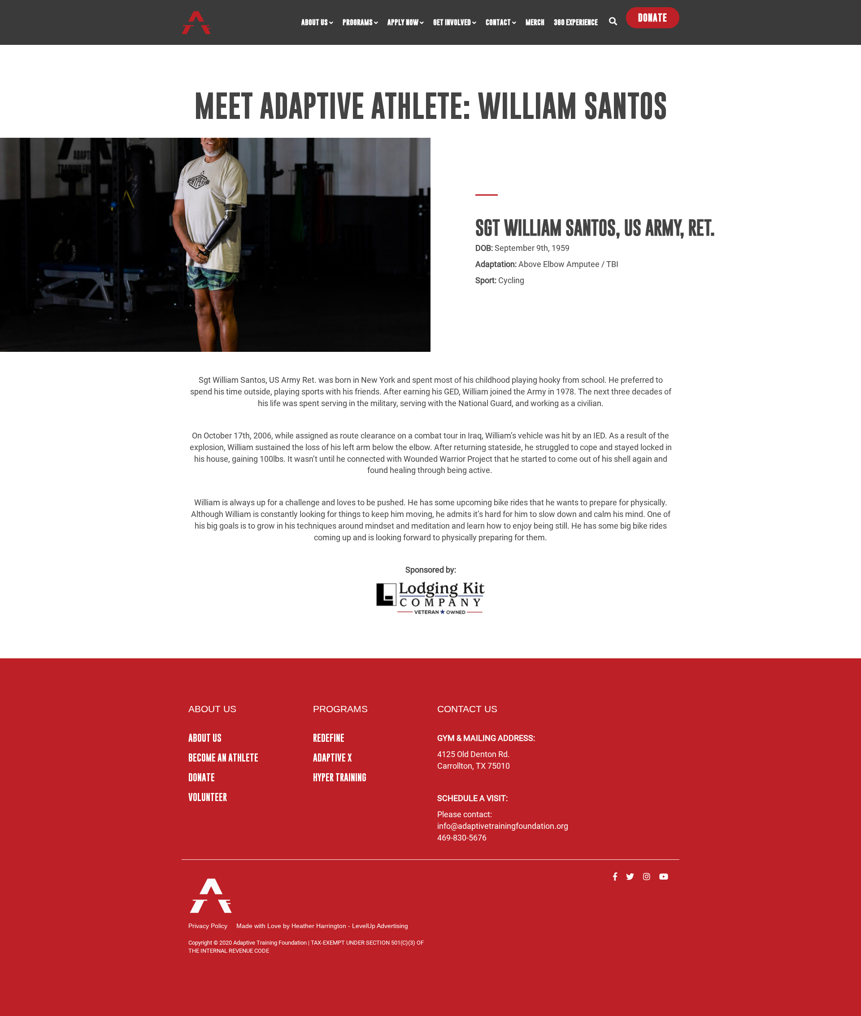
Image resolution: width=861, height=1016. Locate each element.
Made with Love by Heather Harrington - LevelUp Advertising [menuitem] (322, 925)
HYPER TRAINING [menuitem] (339, 777)
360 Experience (576, 22)
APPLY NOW (402, 22)
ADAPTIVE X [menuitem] (332, 758)
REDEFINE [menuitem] (328, 738)
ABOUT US (314, 22)
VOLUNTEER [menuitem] (207, 797)
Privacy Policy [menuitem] (207, 925)
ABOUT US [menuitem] (205, 738)
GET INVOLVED (452, 22)
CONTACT (498, 22)
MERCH (535, 22)
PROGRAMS (358, 22)
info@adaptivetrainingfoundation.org (502, 826)
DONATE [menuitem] (201, 777)
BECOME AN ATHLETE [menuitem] (223, 758)
